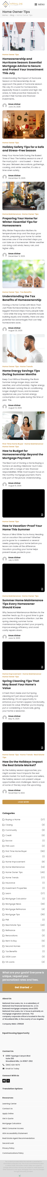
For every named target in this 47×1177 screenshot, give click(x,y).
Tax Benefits (26, 292)
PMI (7, 919)
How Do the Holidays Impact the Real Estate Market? (22, 763)
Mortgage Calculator (15, 898)
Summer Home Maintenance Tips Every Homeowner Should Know (22, 603)
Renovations (11, 935)
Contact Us (7, 1108)
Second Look (8, 1143)
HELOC (8, 856)
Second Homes (12, 946)
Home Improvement (11, 674)
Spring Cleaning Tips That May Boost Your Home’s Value (20, 684)
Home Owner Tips (10, 54)
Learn (8, 893)
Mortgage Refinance (15, 909)
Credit (8, 835)
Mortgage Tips (12, 914)
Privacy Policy (8, 1148)
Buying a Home (12, 819)
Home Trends (26, 366)
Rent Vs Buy (11, 940)
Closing (9, 824)
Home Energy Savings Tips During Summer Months (21, 372)
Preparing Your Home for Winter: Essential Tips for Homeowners (19, 221)
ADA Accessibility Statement (15, 1133)
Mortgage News (13, 904)
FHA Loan (9, 846)
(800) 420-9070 (13, 1065)
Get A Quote (7, 1118)
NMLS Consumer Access (13, 1128)
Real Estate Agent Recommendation (18, 1138)
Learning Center (9, 1103)
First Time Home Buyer (12, 444)
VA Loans (9, 962)
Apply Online (7, 1113)
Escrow (8, 840)
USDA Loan (10, 956)
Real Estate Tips (13, 925)
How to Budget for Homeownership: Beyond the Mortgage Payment (22, 454)
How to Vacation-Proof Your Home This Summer (22, 527)
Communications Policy (13, 1153)
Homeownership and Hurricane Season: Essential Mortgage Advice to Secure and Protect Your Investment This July (22, 66)
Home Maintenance (11, 214)
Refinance (10, 930)
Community (11, 830)
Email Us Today (12, 1068)
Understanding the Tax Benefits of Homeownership (21, 298)
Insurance (10, 882)
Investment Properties (16, 888)
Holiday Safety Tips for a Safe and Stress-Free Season (23, 148)
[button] (40, 4)
